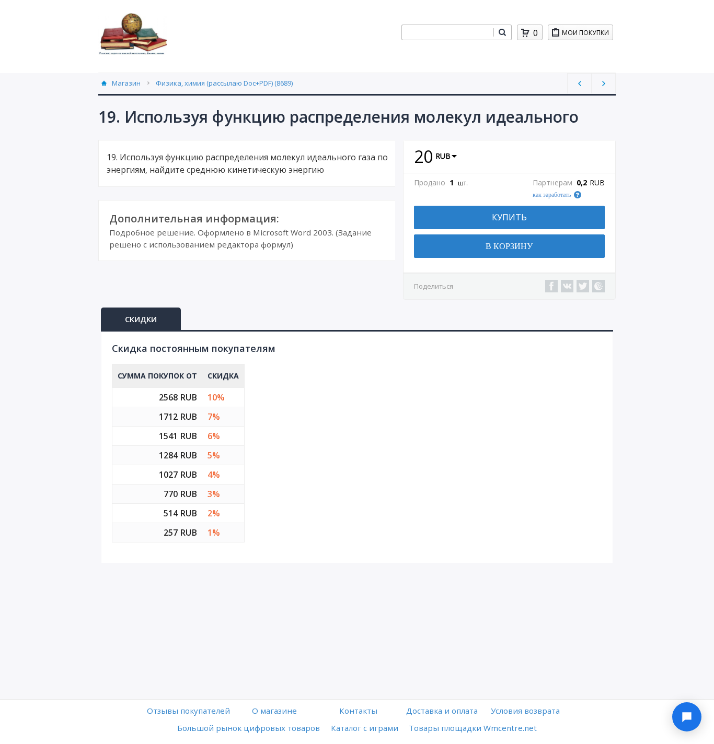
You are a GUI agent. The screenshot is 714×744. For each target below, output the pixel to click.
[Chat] (686, 716)
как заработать (552, 194)
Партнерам (552, 182)
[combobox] (447, 32)
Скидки (141, 319)
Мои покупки (585, 32)
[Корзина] (525, 33)
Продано (429, 182)
